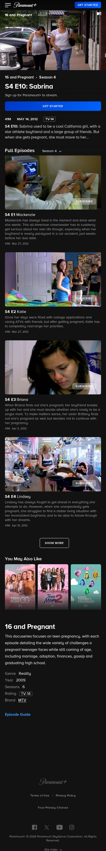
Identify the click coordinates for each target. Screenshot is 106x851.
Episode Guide (18, 714)
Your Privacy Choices (53, 807)
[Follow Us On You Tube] (59, 827)
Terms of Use (40, 795)
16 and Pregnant (18, 15)
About (42, 15)
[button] (8, 5)
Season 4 (47, 77)
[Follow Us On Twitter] (47, 827)
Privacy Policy (66, 795)
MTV (22, 700)
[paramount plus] (25, 5)
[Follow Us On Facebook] (34, 827)
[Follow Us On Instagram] (71, 827)
